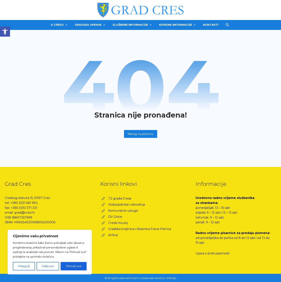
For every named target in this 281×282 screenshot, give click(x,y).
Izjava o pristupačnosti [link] (212, 253)
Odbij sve (48, 266)
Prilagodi (24, 266)
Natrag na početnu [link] (140, 133)
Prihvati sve (73, 266)
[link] (5, 32)
